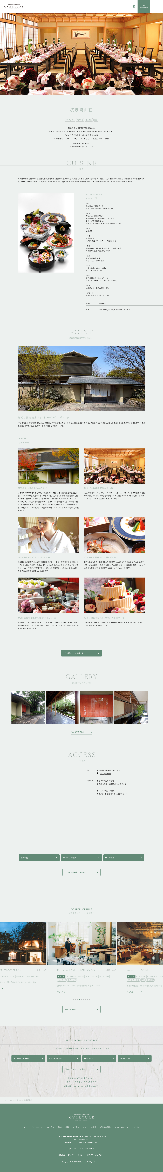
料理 (67, 1127)
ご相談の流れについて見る (74, 1069)
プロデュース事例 (89, 1127)
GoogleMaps (105, 773)
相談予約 (24, 858)
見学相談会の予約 (144, 6)
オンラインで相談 (69, 858)
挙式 (60, 1127)
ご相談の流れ (105, 1127)
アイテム (76, 1127)
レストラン (50, 1127)
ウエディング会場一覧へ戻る (75, 872)
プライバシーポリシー (76, 1155)
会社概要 (61, 1155)
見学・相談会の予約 (21, 1058)
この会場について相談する (73, 653)
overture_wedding (83, 1149)
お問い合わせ (125, 1058)
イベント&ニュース (121, 1127)
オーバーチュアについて (33, 1127)
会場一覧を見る (70, 1009)
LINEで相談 (109, 858)
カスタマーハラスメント (96, 1155)
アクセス (135, 1127)
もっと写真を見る (78, 732)
